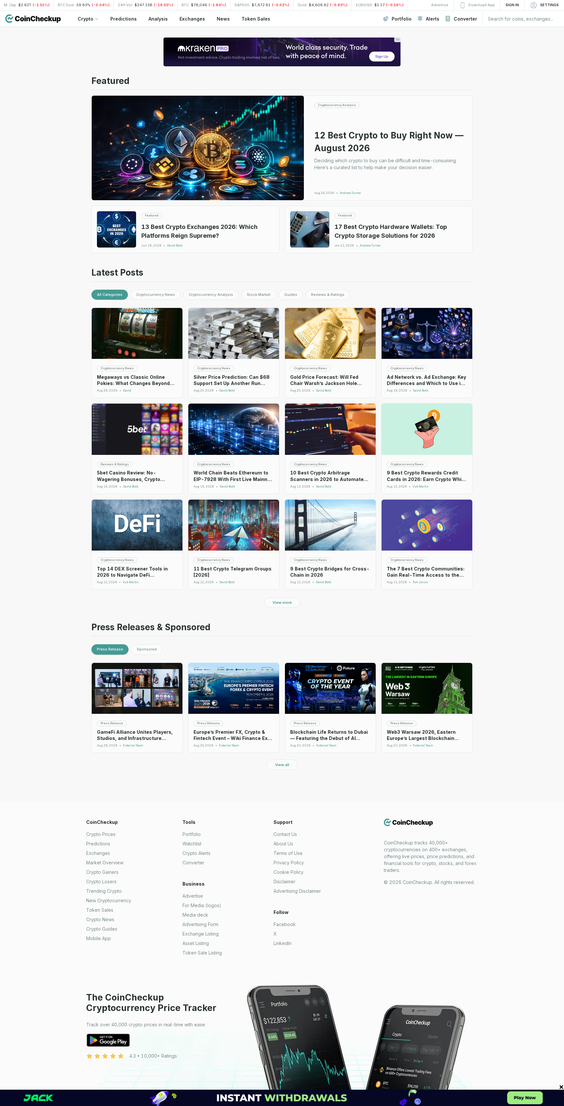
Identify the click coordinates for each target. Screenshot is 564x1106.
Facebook (285, 924)
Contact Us (285, 834)
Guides (290, 294)
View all (282, 764)
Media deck (195, 915)
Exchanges (98, 853)
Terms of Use (288, 853)
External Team (133, 745)
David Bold (174, 245)
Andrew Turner (350, 193)
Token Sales (99, 910)
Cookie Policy (289, 872)
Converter (193, 862)
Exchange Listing (200, 934)
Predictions (98, 843)
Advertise (192, 896)
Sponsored (147, 649)
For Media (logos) (201, 905)
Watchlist (191, 843)
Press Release (110, 649)
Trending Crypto (104, 891)
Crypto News (100, 919)
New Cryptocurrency (108, 900)
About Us (283, 843)
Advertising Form (200, 924)
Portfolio (191, 834)
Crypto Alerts (196, 853)
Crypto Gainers (102, 872)
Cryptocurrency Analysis (211, 294)
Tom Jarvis (420, 582)
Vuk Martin (421, 486)
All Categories (109, 294)
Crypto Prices (101, 834)
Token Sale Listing (202, 952)
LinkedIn (282, 943)
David (127, 390)
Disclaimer (284, 881)
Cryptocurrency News (155, 294)
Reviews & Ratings (327, 294)
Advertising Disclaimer (297, 891)
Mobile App (98, 938)
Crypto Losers (101, 881)
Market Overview (104, 862)
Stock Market (259, 294)
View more (282, 602)
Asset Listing (195, 943)
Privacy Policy (289, 862)
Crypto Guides (101, 929)
